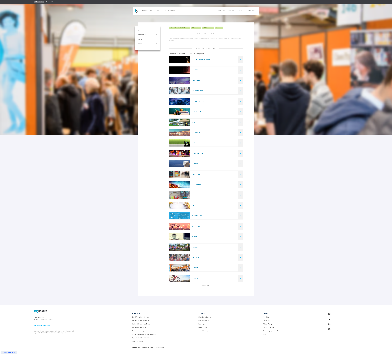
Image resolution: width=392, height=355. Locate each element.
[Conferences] (179, 90)
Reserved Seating (138, 331)
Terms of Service (268, 327)
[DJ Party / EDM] (179, 101)
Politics (195, 257)
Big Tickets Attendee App (140, 338)
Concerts (196, 80)
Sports (195, 278)
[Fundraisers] (179, 163)
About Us (266, 317)
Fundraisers (197, 164)
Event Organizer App (139, 327)
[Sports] (179, 278)
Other (194, 236)
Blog (264, 334)
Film (193, 143)
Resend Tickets (50, 2)
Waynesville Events (147, 348)
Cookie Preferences (9, 352)
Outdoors (196, 247)
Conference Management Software (144, 334)
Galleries (196, 174)
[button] (148, 11)
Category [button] (142, 35)
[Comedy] (179, 70)
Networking (197, 216)
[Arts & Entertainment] (179, 59)
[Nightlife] (179, 226)
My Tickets (38, 2)
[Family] (179, 122)
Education (196, 112)
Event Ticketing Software (140, 317)
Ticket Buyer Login (204, 320)
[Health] (179, 195)
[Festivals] (179, 132)
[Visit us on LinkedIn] (343, 329)
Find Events (221, 11)
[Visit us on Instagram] (343, 324)
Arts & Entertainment (201, 59)
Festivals (196, 132)
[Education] (179, 111)
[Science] (179, 267)
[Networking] (179, 215)
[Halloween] (179, 184)
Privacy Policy (267, 324)
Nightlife (196, 226)
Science (195, 268)
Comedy (195, 70)
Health (195, 195)
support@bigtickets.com (42, 325)
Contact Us (266, 320)
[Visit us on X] (343, 319)
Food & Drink (197, 153)
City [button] (140, 30)
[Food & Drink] (179, 153)
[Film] (179, 143)
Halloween (196, 184)
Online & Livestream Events (141, 324)
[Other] (179, 236)
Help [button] (240, 11)
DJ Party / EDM (198, 101)
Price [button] (140, 44)
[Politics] (179, 257)
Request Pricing (203, 331)
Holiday (195, 205)
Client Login (201, 324)
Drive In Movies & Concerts (141, 320)
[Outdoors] (179, 247)
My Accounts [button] (251, 11)
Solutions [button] (231, 11)
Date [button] (140, 39)
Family (194, 122)
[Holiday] (179, 205)
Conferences (197, 91)
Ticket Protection (138, 341)
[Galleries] (179, 174)
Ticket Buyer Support (204, 317)
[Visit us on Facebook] (343, 314)
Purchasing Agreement (270, 331)
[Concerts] (179, 80)
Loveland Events (159, 348)
